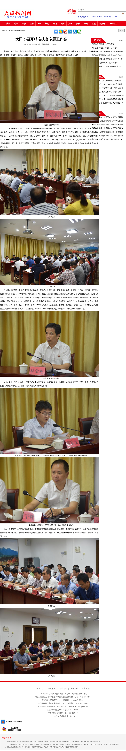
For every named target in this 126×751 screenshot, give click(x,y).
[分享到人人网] (75, 31)
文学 (70, 23)
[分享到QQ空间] (61, 31)
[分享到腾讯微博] (70, 31)
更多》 (121, 40)
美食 (63, 23)
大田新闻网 (17, 31)
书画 (86, 23)
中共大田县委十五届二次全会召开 (104, 63)
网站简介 (63, 688)
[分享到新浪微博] (65, 31)
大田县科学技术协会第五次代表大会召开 (107, 59)
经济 (24, 23)
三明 (39, 23)
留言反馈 (86, 688)
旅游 (47, 23)
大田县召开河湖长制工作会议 (102, 44)
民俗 (55, 23)
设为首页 (40, 688)
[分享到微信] (79, 31)
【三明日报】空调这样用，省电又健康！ (107, 92)
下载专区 (113, 23)
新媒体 (102, 23)
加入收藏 (52, 688)
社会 (32, 23)
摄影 (78, 23)
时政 (16, 23)
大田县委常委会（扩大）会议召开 (104, 48)
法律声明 (74, 688)
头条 (8, 23)
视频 (94, 23)
